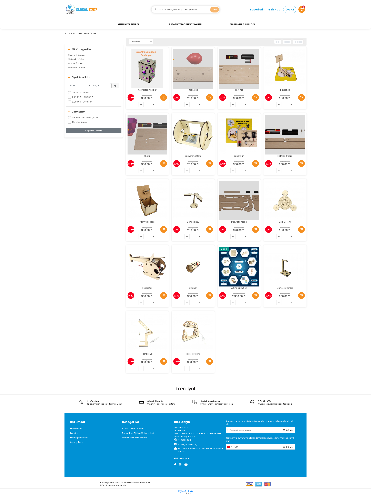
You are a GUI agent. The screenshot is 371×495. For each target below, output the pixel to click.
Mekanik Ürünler (76, 59)
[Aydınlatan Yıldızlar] (147, 69)
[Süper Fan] (239, 134)
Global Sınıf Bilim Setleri (134, 437)
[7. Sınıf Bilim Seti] (239, 266)
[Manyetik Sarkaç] (285, 266)
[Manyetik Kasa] (147, 200)
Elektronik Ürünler (76, 55)
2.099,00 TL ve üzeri (82, 101)
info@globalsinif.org (187, 444)
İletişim (74, 433)
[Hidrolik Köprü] (193, 332)
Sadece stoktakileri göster (85, 117)
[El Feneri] (193, 266)
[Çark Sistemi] (285, 200)
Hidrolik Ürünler (75, 63)
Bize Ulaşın (182, 422)
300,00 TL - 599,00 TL (83, 97)
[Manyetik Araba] (239, 200)
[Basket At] (285, 69)
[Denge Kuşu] (193, 200)
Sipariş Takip (76, 442)
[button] (301, 9)
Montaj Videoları (79, 437)
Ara (215, 9)
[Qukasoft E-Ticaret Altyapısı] (185, 492)
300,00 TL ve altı (80, 92)
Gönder (289, 430)
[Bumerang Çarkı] (193, 134)
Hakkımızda (76, 428)
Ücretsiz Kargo (79, 122)
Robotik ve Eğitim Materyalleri (138, 433)
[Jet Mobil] (193, 69)
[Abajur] (147, 134)
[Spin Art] (239, 69)
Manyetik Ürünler (76, 67)
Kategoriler (130, 422)
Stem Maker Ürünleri (132, 428)
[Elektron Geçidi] (285, 134)
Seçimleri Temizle (93, 130)
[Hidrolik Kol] (147, 332)
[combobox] (229, 446)
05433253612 (184, 440)
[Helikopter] (147, 266)
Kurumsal (77, 422)
